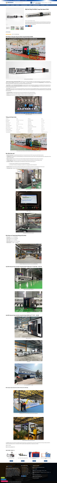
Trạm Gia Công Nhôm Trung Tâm (31, 20)
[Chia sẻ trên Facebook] (26, 26)
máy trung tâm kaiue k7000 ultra (44, 23)
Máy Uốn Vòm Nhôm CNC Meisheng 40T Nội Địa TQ (34, 458)
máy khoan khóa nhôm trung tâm (31, 23)
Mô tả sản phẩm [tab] (8, 32)
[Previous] (7, 16)
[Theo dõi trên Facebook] (22, 476)
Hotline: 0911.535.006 (4, 481)
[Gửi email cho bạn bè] (28, 26)
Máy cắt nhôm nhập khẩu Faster (37, 476)
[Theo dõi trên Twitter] (25, 476)
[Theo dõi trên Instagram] (23, 476)
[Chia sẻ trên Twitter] (27, 26)
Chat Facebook (4, 479)
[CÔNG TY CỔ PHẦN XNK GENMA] (10, 3)
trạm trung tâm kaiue (33, 24)
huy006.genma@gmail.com (37, 474)
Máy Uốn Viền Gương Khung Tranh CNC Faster (46, 458)
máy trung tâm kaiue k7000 (38, 23)
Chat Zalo (3, 477)
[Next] (22, 16)
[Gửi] (31, 2)
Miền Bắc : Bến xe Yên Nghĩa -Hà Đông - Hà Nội (39, 470)
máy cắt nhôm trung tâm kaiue (29, 22)
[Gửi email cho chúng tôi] (26, 476)
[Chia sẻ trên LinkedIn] (31, 26)
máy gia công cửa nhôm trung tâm (42, 22)
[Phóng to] (7, 24)
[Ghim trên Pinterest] (30, 26)
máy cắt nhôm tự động (35, 22)
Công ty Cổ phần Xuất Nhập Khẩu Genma (38, 467)
